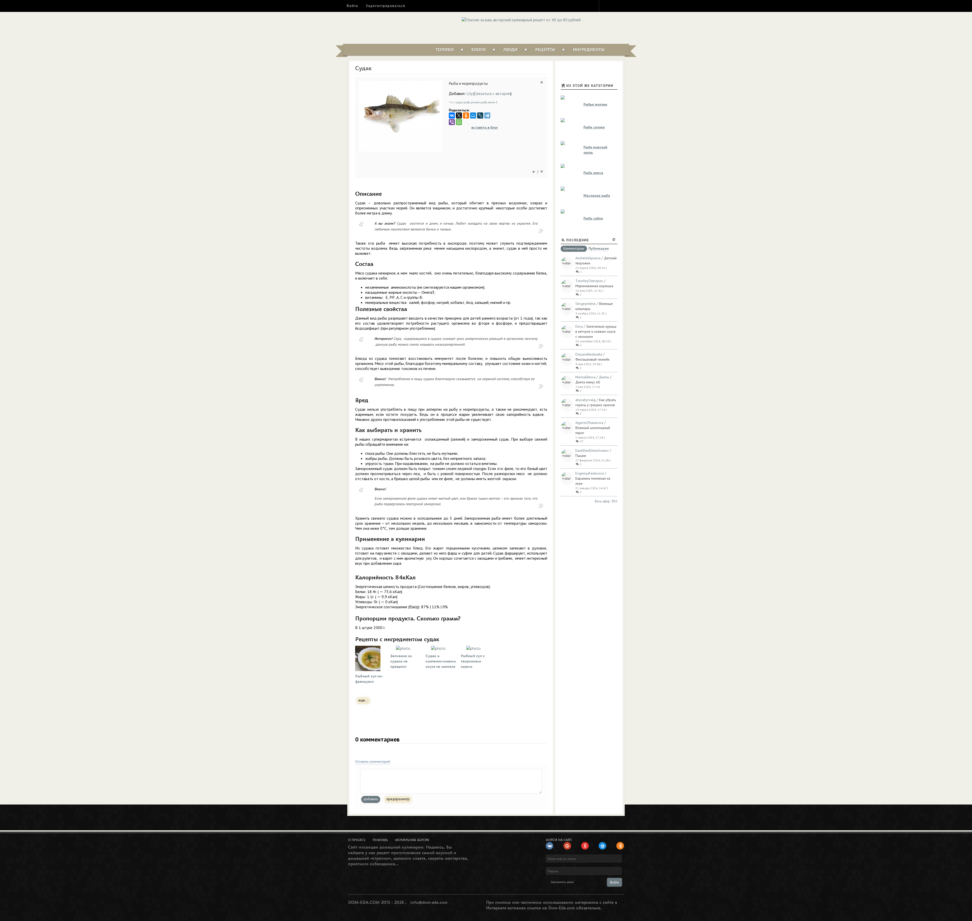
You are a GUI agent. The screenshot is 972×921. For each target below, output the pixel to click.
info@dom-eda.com (429, 902)
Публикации (599, 249)
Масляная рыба (596, 195)
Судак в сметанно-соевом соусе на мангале (441, 661)
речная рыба (479, 102)
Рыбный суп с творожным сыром (473, 661)
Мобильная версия (412, 840)
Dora (579, 326)
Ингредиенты (589, 50)
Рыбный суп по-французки (369, 679)
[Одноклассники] (466, 115)
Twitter (615, 5)
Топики (445, 50)
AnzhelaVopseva (587, 258)
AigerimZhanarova (589, 422)
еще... (363, 700)
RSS (614, 501)
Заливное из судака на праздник (401, 661)
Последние (577, 240)
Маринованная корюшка (594, 286)
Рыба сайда (593, 218)
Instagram (606, 5)
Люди (510, 50)
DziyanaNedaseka (588, 354)
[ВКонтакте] (452, 115)
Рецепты (545, 50)
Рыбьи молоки (595, 104)
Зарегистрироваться (385, 6)
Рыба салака (594, 127)
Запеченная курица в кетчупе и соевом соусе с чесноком (595, 331)
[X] (459, 115)
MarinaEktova (585, 377)
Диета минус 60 (587, 382)
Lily (469, 93)
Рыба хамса (593, 172)
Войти (352, 6)
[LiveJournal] (480, 115)
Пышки (580, 455)
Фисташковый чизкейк (592, 359)
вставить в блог (484, 127)
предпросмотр (398, 799)
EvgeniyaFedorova (589, 473)
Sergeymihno (585, 303)
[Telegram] (487, 115)
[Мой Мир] (473, 115)
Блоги (478, 50)
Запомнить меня (562, 882)
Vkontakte (624, 5)
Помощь (380, 840)
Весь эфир (602, 501)
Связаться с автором (492, 93)
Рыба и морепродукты (468, 83)
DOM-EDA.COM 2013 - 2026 (376, 902)
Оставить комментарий (372, 761)
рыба (466, 102)
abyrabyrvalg (585, 400)
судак (459, 102)
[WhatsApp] (459, 122)
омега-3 (492, 102)
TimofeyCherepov (589, 281)
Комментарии (573, 248)
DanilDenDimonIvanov (592, 450)
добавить (370, 799)
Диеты (604, 377)
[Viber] (452, 122)
